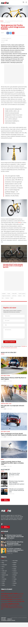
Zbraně (14, 583)
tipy (9, 606)
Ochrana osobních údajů (8, 620)
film (2, 597)
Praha (17, 601)
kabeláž (19, 295)
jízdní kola (14, 295)
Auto (7, 593)
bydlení (13, 595)
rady (20, 601)
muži (21, 599)
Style (10, 403)
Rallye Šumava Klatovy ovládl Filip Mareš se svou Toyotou (13, 378)
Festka (8, 293)
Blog (3, 562)
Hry (3, 568)
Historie (15, 566)
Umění (3, 581)
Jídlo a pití (4, 571)
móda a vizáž (5, 601)
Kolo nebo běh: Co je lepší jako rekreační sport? (12, 406)
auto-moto (13, 593)
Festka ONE (14, 293)
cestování (17, 596)
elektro (21, 595)
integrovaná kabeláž (6, 295)
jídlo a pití (17, 597)
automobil (20, 594)
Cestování (4, 564)
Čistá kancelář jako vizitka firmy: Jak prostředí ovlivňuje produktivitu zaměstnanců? (15, 543)
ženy (2, 609)
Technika (4, 579)
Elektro (14, 564)
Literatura (15, 573)
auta (3, 593)
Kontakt (3, 617)
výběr (5, 607)
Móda (2, 601)
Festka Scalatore (22, 293)
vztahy (2, 607)
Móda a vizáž (5, 575)
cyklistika (4, 293)
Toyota (12, 606)
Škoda (14, 607)
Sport (6, 40)
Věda (14, 581)
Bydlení (14, 562)
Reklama (3, 619)
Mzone (5, 381)
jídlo (13, 597)
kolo (3, 298)
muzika (18, 599)
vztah (21, 606)
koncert (20, 597)
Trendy (14, 579)
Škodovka (21, 607)
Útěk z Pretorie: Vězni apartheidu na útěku (14, 474)
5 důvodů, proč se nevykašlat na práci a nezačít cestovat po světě (16, 490)
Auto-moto (4, 375)
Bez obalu (15, 560)
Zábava (10, 607)
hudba (11, 597)
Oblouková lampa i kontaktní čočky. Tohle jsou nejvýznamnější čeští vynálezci (16, 482)
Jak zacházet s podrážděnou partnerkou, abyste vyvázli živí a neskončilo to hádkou (15, 550)
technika (16, 604)
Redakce (9, 619)
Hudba (14, 568)
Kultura (14, 571)
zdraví (7, 607)
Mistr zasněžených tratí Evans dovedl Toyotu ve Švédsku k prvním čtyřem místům (14, 434)
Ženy (14, 585)
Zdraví (3, 585)
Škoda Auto (17, 607)
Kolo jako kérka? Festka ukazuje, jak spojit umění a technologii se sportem (13, 266)
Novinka (7, 298)
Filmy (3, 566)
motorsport (14, 599)
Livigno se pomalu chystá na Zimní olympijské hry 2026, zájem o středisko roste (12, 463)
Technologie (4, 606)
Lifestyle (3, 403)
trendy (15, 606)
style (10, 603)
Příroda (14, 575)
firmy (19, 222)
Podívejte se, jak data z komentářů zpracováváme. (14, 347)
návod (14, 601)
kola (24, 295)
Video (3, 583)
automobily (4, 596)
